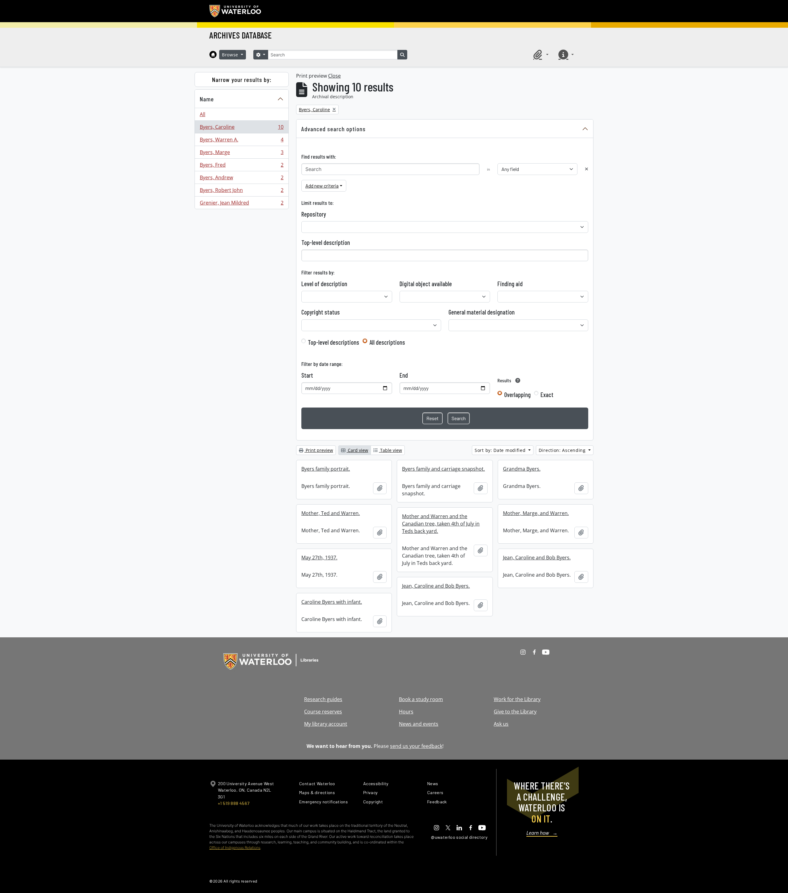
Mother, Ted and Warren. (330, 513)
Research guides (323, 699)
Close (334, 75)
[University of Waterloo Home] (235, 11)
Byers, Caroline (241, 128)
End (404, 375)
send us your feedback (416, 746)
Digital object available (426, 283)
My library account (325, 723)
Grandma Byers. (522, 468)
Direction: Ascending (563, 450)
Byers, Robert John (241, 192)
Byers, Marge (241, 154)
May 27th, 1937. (319, 557)
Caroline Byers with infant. (331, 602)
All (202, 114)
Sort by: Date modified (501, 450)
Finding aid (510, 283)
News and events (418, 723)
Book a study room (421, 699)
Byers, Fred (241, 166)
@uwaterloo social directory (459, 837)
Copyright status (320, 312)
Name (207, 99)
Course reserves (323, 711)
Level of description (324, 283)
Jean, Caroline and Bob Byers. (537, 557)
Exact (547, 394)
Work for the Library (517, 699)
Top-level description (325, 242)
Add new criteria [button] (322, 186)
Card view (357, 450)
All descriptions (387, 342)
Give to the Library (515, 711)
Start (307, 375)
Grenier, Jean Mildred (241, 204)
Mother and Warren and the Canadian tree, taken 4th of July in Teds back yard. (441, 523)
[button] (540, 54)
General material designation (481, 312)
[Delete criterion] (586, 169)
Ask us (501, 723)
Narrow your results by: (241, 79)
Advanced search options (333, 128)
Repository (313, 214)
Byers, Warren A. (241, 141)
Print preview (318, 450)
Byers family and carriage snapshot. (443, 468)
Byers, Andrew (241, 179)
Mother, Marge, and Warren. (536, 513)
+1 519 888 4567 (233, 803)
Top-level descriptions (333, 342)
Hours (406, 711)
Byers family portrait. (325, 468)
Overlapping (517, 394)
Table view (390, 450)
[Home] (213, 54)
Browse (231, 55)
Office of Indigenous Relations (234, 847)
